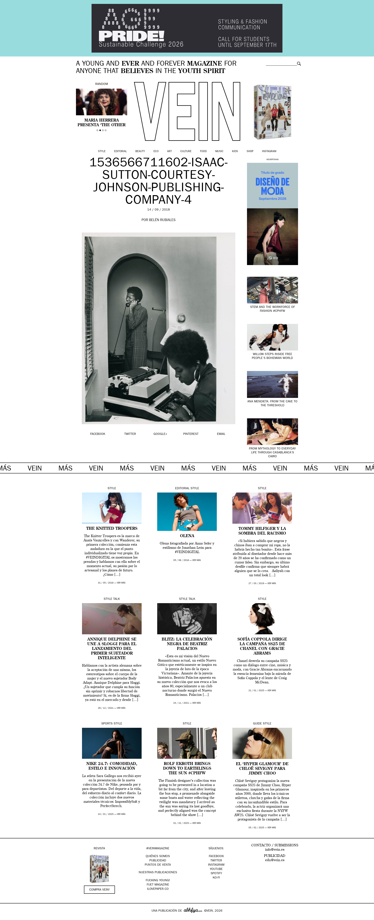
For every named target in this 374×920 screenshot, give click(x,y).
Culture (185, 151)
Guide (257, 723)
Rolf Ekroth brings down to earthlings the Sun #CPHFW (187, 768)
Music (219, 151)
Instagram (269, 151)
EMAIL (221, 434)
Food (203, 151)
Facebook (216, 856)
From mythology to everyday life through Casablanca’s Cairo (272, 452)
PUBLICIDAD (157, 860)
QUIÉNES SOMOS (158, 856)
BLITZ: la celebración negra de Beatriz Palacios (187, 644)
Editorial (120, 151)
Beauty (140, 151)
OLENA (187, 536)
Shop (250, 151)
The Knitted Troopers (111, 529)
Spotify (216, 873)
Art (169, 151)
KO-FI (216, 877)
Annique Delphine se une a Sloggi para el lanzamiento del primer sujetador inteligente (111, 649)
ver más (121, 583)
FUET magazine (158, 885)
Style (102, 151)
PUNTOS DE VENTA (158, 865)
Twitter (216, 860)
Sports (107, 723)
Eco (156, 151)
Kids (235, 151)
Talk (116, 599)
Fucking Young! (158, 880)
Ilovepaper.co (158, 889)
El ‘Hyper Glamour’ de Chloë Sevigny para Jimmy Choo (262, 768)
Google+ (7, 917)
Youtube (216, 869)
